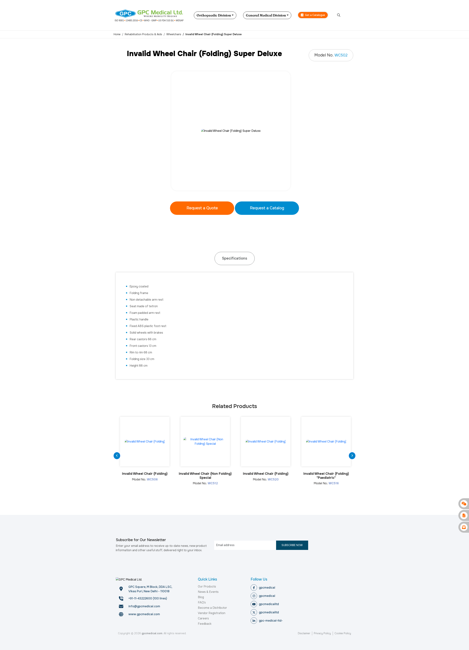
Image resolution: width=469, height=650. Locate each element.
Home (117, 34)
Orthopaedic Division (214, 15)
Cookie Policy (343, 633)
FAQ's (202, 602)
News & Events (208, 592)
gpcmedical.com (152, 633)
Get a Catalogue (314, 15)
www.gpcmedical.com (144, 614)
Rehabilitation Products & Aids (143, 34)
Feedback (204, 624)
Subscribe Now (292, 545)
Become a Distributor (212, 608)
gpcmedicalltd (269, 604)
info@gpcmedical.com (144, 606)
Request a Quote (202, 208)
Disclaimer (304, 633)
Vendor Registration (211, 613)
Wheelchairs (173, 34)
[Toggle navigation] (352, 15)
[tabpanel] (234, 130)
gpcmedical (267, 588)
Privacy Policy (322, 633)
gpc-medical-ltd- (271, 621)
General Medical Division (266, 15)
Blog (201, 597)
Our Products (207, 586)
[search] (338, 15)
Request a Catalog (267, 208)
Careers (203, 618)
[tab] (235, 258)
